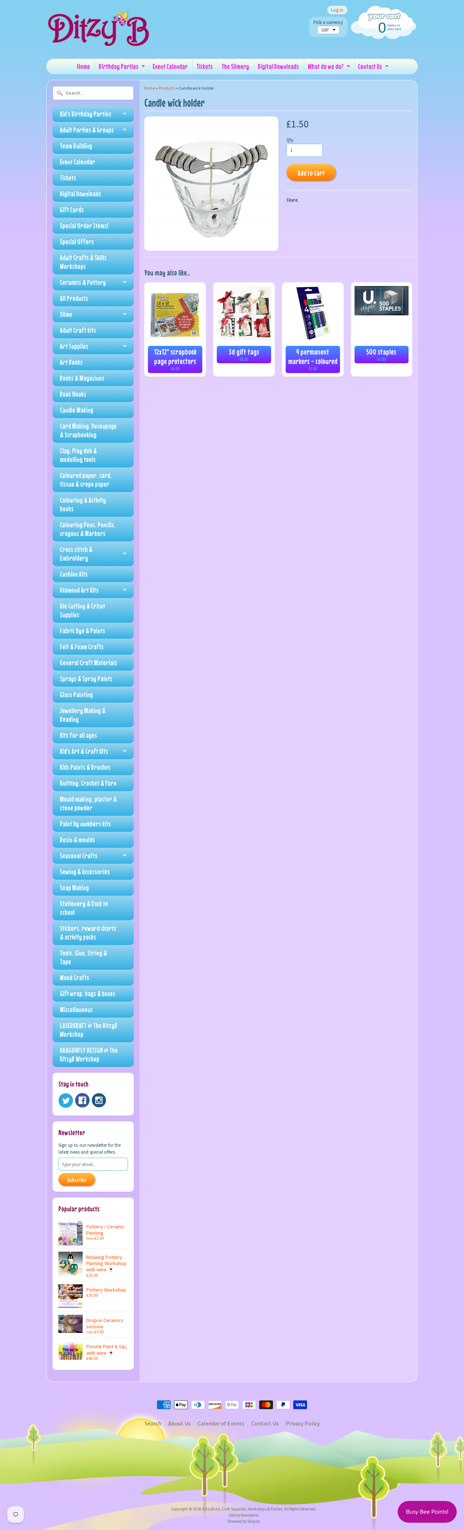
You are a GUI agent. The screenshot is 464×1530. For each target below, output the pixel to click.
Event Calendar (170, 66)
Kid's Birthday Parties (85, 114)
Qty (289, 140)
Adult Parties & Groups (87, 130)
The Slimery (235, 66)
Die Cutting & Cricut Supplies (82, 610)
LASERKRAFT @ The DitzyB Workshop (88, 1029)
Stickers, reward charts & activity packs (88, 932)
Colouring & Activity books (83, 504)
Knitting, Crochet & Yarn (88, 783)
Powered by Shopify (244, 1521)
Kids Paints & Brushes (85, 767)
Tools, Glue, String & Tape (83, 957)
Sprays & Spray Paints (86, 678)
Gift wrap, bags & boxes (87, 993)
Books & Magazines (82, 378)
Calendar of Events (221, 1423)
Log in (337, 10)
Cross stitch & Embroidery (76, 553)
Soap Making (74, 887)
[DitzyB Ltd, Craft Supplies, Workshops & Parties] (100, 43)
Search (153, 1423)
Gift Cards (72, 209)
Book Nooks (73, 394)
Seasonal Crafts (79, 855)
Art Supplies (74, 346)
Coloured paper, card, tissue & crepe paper (86, 479)
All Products (74, 298)
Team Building (76, 146)
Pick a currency (328, 22)
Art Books (71, 362)
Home (83, 66)
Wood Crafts (74, 977)
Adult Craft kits (78, 330)
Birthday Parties (118, 66)
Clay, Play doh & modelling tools (78, 454)
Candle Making (76, 410)
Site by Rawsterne (243, 1515)
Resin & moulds (77, 839)
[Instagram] (99, 1100)
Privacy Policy (303, 1423)
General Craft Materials (88, 662)
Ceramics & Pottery (83, 282)
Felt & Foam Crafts (82, 646)
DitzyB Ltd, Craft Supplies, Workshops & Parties (242, 1508)
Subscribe (76, 1180)
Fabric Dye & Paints (82, 630)
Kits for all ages (78, 735)
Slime (66, 314)
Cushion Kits (74, 574)
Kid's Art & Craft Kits (84, 751)
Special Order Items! (84, 225)
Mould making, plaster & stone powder (88, 803)
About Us (179, 1423)
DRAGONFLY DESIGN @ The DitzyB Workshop (89, 1054)
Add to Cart (311, 173)
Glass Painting (76, 694)
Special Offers (77, 241)
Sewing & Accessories (85, 871)
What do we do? (326, 66)
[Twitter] (65, 1100)
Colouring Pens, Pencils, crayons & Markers (87, 528)
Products (166, 88)
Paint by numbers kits (85, 823)
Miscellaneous (76, 1009)
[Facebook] (82, 1100)
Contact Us (370, 66)
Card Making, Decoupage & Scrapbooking (88, 430)
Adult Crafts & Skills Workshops (83, 261)
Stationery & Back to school (84, 907)
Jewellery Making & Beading (82, 714)
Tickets (204, 66)
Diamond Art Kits (79, 590)
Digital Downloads (278, 66)
